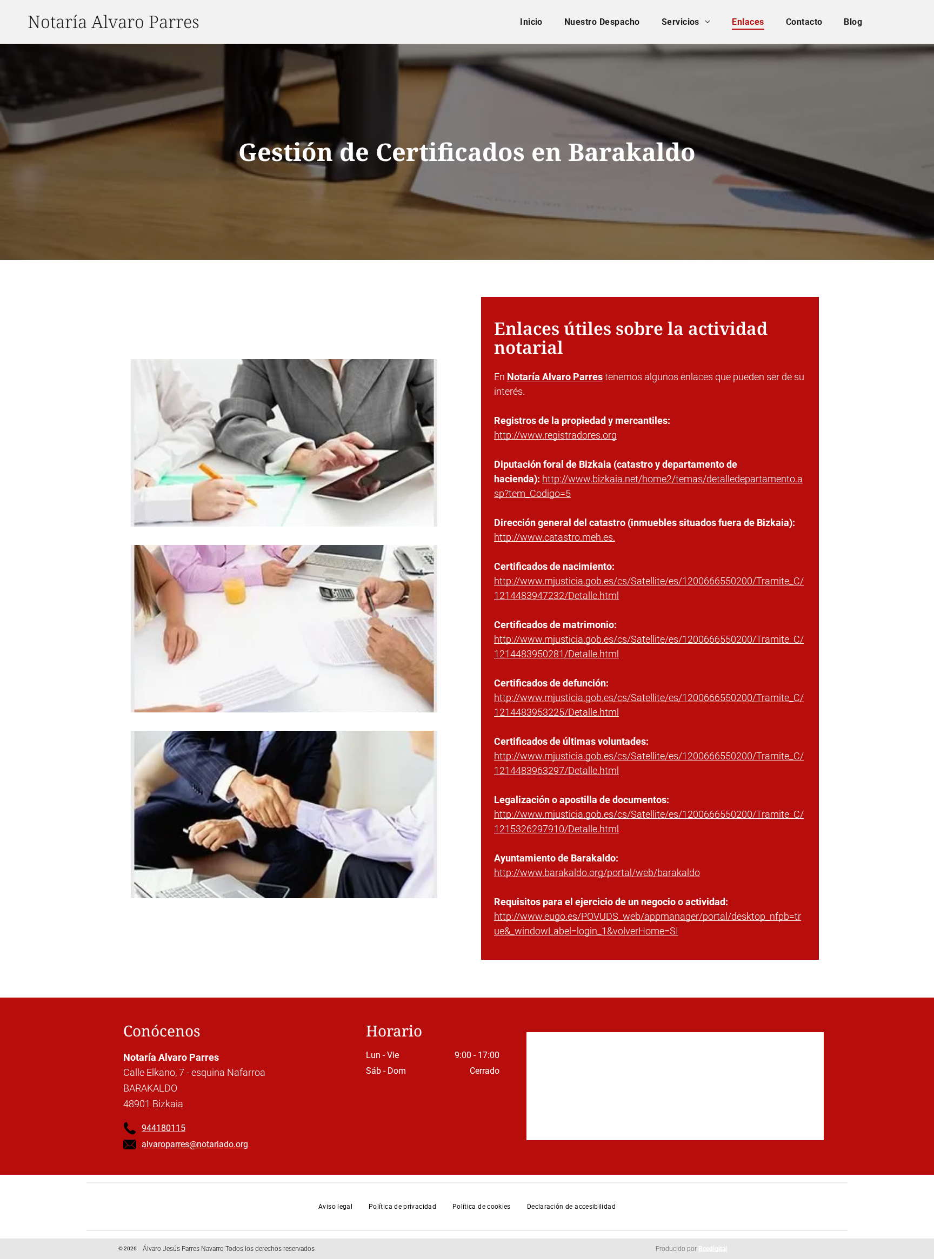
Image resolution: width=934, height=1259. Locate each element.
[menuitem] (531, 22)
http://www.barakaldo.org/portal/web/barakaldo (597, 872)
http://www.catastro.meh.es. (554, 537)
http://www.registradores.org (555, 435)
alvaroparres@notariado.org (195, 1144)
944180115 (163, 1128)
